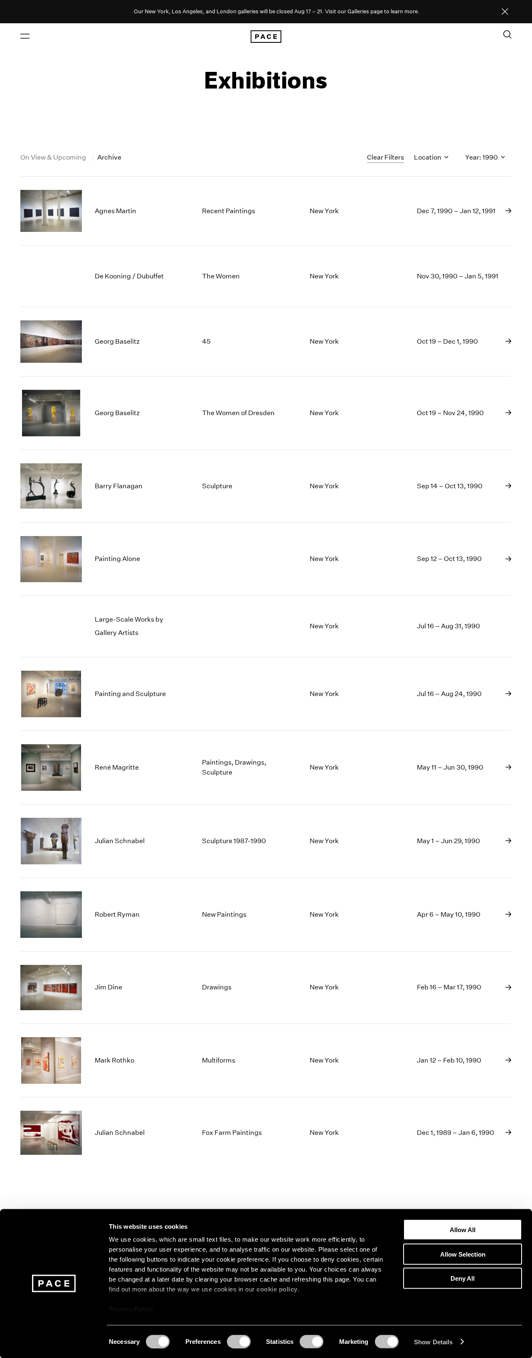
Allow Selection (462, 1253)
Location (428, 157)
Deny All (463, 1278)
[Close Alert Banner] (505, 12)
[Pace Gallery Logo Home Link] (266, 36)
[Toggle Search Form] (507, 34)
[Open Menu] (25, 36)
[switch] (239, 1341)
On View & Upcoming (53, 157)
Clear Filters (385, 157)
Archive (109, 157)
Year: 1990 (482, 157)
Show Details (433, 1341)
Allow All (462, 1229)
